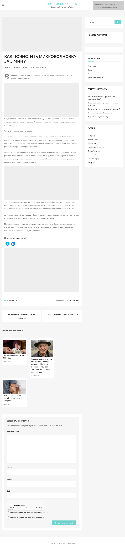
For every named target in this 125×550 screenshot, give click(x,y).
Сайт (9, 491)
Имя (9, 467)
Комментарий (13, 431)
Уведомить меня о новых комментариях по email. (30, 512)
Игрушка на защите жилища (98, 117)
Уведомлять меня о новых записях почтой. (27, 517)
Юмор (90, 162)
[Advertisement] (42, 34)
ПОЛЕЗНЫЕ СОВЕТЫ (63, 4)
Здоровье (91, 139)
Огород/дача (92, 151)
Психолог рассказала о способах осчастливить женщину (12, 398)
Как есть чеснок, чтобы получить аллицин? (104, 109)
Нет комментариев (39, 67)
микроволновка (12, 300)
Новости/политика (94, 147)
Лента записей (93, 74)
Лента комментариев (95, 77)
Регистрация (92, 66)
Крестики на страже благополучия (100, 113)
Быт (26, 67)
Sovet (8, 67)
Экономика (92, 159)
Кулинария (92, 143)
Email (10, 479)
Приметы (91, 155)
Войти (90, 70)
